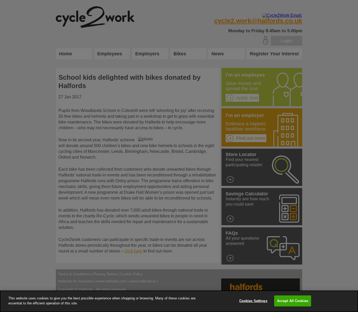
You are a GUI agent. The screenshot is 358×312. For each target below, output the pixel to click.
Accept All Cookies (292, 301)
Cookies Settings (253, 301)
